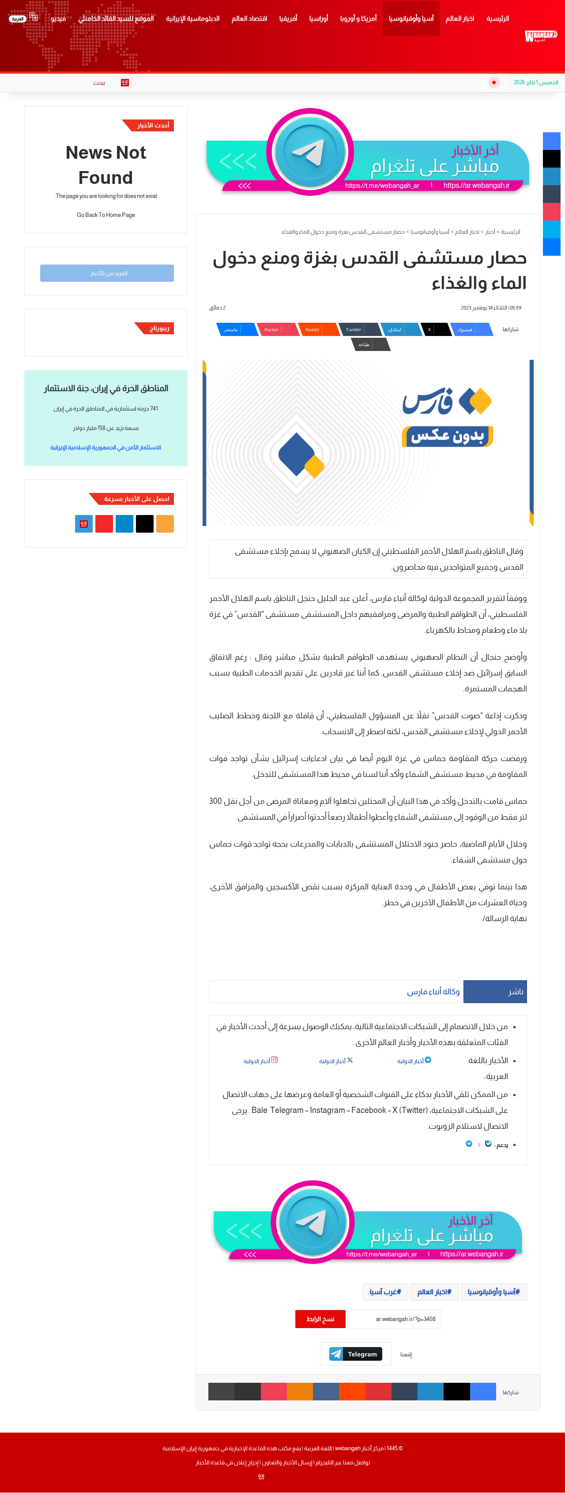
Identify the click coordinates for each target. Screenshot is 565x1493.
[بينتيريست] (378, 1391)
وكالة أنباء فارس (433, 991)
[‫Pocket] (274, 1391)
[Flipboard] (356, 1354)
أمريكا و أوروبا (358, 18)
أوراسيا (318, 18)
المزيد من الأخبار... (107, 273)
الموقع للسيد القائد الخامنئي (116, 18)
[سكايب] (552, 229)
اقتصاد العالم (249, 18)
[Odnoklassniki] (300, 1391)
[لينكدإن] (431, 1391)
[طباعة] (221, 1391)
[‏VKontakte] (326, 1391)
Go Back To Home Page (106, 215)
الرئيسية (497, 18)
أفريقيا (288, 18)
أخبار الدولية (410, 1061)
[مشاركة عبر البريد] (247, 1391)
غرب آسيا (383, 1291)
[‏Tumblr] (405, 1391)
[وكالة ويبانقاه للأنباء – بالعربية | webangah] (541, 36)
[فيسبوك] (483, 1391)
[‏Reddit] (352, 1391)
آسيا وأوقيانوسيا (411, 18)
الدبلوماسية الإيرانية (192, 18)
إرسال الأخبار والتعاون (287, 1462)
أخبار (490, 231)
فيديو (58, 18)
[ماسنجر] (552, 247)
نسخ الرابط (320, 1318)
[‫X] (457, 1391)
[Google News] (125, 83)
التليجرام (324, 1462)
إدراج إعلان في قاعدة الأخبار (227, 1462)
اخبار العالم (460, 18)
